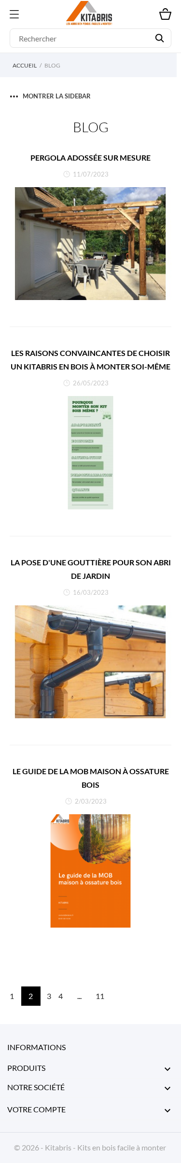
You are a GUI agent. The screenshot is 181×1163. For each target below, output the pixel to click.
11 (100, 995)
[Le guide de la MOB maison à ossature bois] (90, 871)
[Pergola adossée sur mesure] (90, 244)
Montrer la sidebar (57, 96)
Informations (36, 1047)
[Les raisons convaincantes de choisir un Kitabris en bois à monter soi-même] (90, 452)
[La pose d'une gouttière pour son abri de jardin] (90, 662)
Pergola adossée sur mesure (90, 157)
